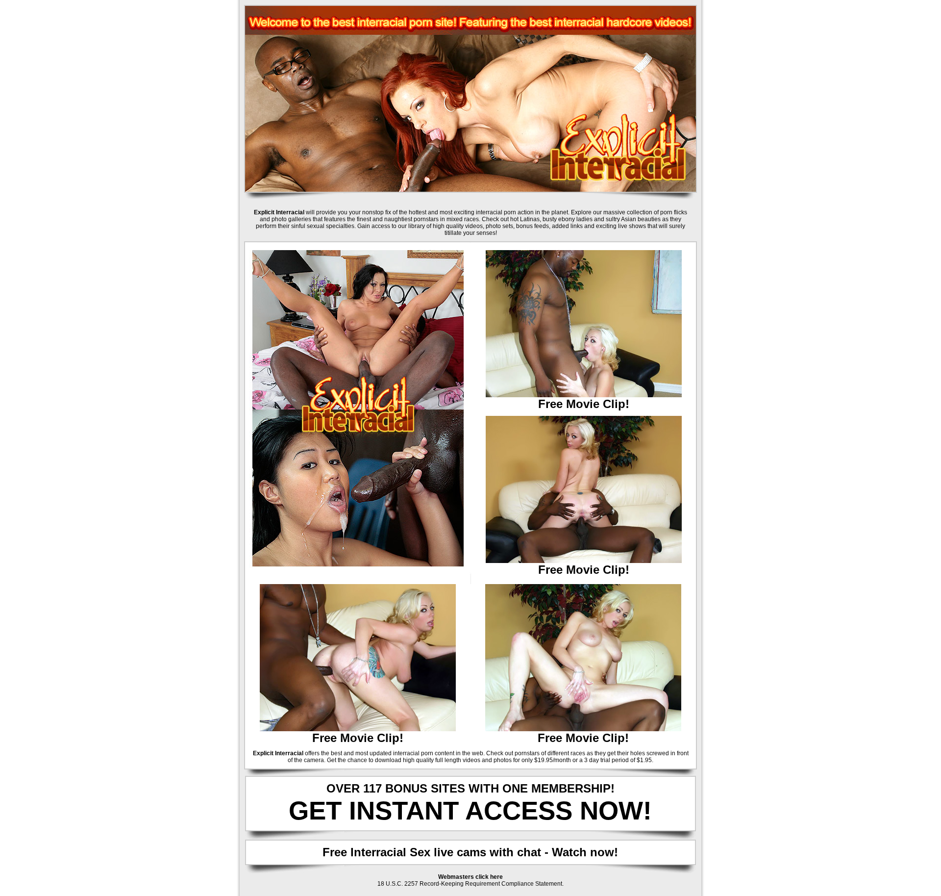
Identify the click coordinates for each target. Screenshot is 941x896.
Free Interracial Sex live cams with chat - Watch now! (470, 852)
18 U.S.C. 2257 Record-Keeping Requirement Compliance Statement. (470, 883)
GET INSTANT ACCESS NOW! (470, 810)
